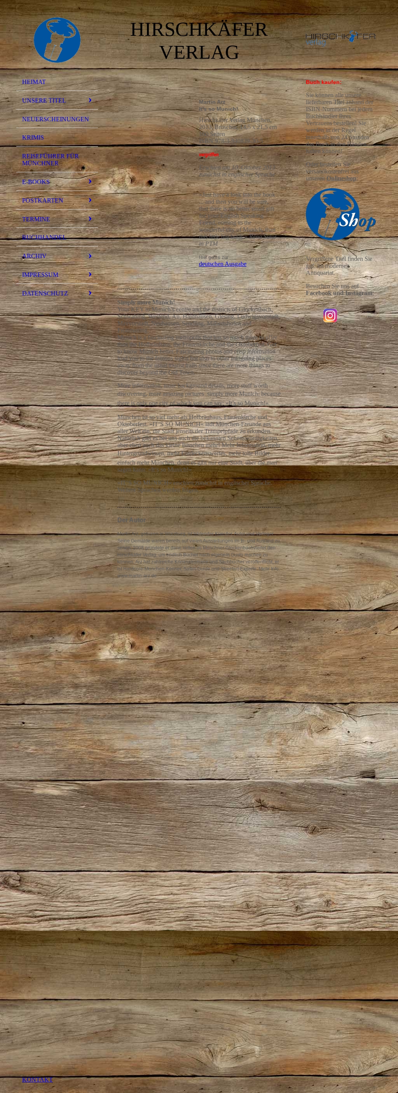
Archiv (34, 256)
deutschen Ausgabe (222, 264)
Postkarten (42, 200)
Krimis (33, 137)
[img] (57, 40)
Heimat (34, 82)
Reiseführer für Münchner (50, 159)
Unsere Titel (44, 100)
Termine (36, 219)
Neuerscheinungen (55, 119)
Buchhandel (44, 237)
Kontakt (37, 1079)
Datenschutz (45, 293)
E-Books (36, 181)
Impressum (40, 274)
